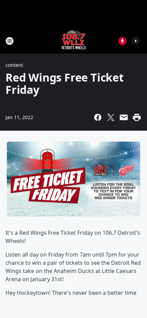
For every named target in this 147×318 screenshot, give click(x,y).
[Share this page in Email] (124, 117)
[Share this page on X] (111, 117)
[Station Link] (73, 41)
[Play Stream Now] (136, 41)
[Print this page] (137, 117)
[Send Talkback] (122, 41)
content (14, 65)
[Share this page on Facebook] (98, 117)
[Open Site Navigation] (9, 41)
